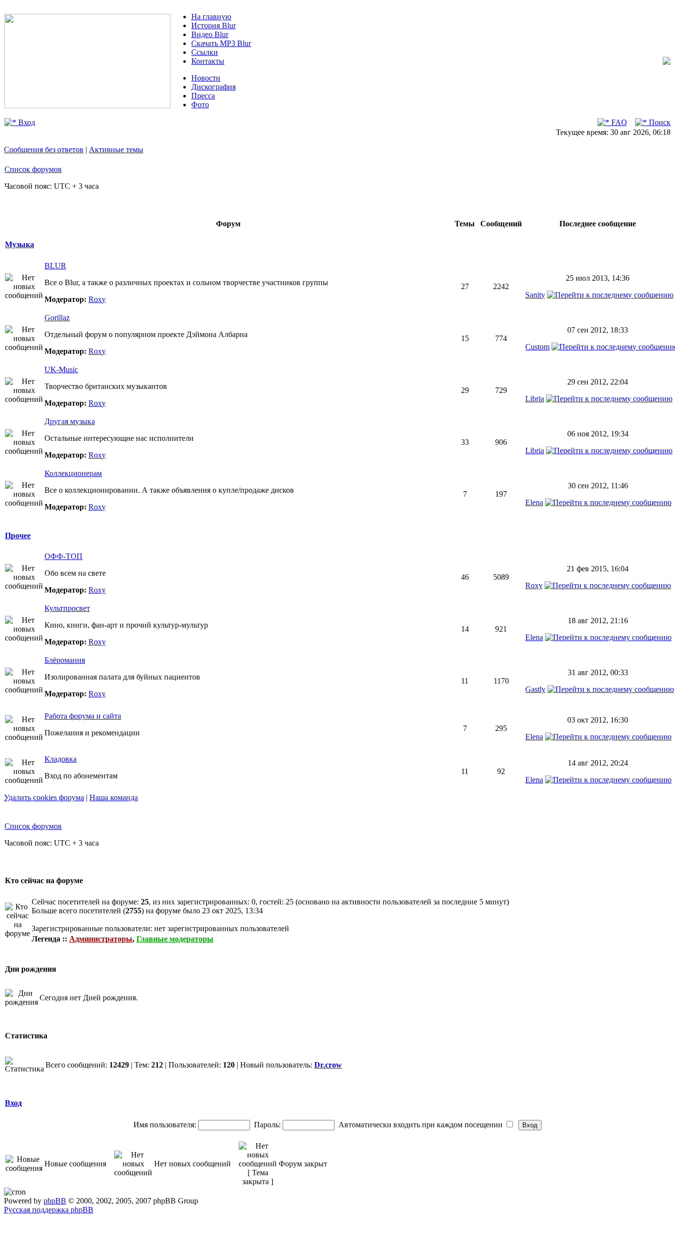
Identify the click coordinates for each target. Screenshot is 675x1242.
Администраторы (100, 939)
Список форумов (33, 169)
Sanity (535, 295)
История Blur (213, 25)
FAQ (618, 122)
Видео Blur (209, 34)
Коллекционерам (73, 473)
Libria (534, 398)
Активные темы (116, 149)
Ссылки (204, 52)
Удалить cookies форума (44, 797)
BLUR (55, 265)
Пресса (203, 95)
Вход (25, 122)
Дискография (213, 87)
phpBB (54, 1201)
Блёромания (64, 660)
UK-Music (61, 369)
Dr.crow (328, 1065)
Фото (200, 104)
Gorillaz (57, 317)
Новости (205, 78)
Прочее (18, 535)
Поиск (659, 122)
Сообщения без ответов (44, 149)
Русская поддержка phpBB (48, 1209)
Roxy (97, 299)
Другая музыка (69, 421)
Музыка (19, 244)
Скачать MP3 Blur (221, 43)
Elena (534, 502)
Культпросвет (67, 608)
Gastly (535, 689)
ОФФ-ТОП (63, 556)
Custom (537, 347)
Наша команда (113, 797)
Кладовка (60, 759)
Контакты (207, 61)
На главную (211, 16)
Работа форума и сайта (82, 716)
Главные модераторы (174, 939)
